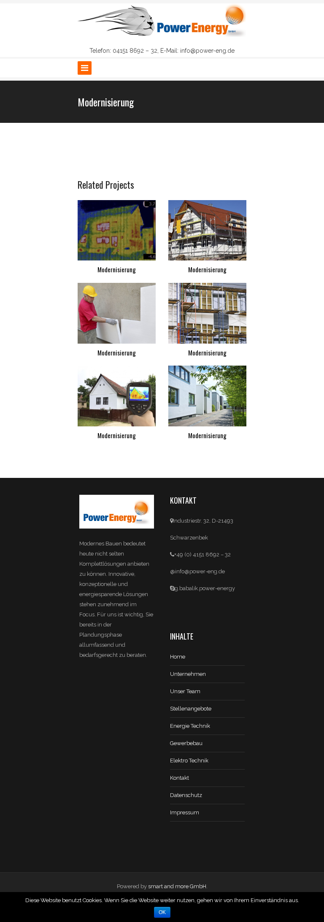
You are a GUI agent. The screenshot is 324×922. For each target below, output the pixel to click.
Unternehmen (188, 674)
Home (177, 657)
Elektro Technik (189, 760)
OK (162, 912)
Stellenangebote (190, 708)
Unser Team (185, 691)
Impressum (184, 812)
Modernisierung (116, 269)
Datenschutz (186, 795)
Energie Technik (190, 726)
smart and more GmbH (177, 886)
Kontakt (179, 778)
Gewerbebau (186, 743)
